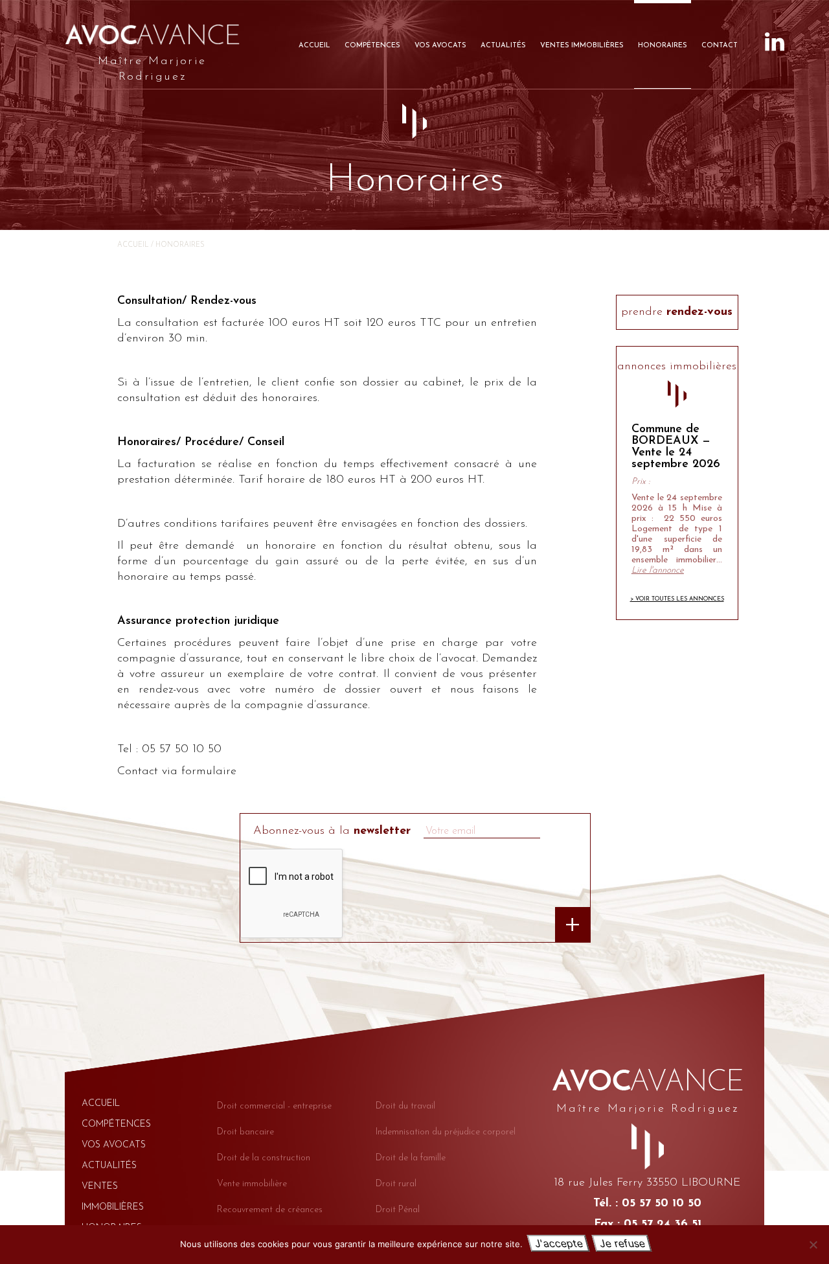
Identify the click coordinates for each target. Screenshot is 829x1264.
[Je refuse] (812, 1244)
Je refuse (621, 1243)
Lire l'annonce (657, 570)
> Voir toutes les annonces (677, 599)
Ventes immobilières (582, 45)
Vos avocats (440, 45)
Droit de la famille (411, 1158)
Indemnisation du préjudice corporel (446, 1132)
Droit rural (396, 1184)
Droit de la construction (263, 1158)
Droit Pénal (398, 1210)
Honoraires (662, 45)
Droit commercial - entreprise (274, 1106)
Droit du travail (405, 1106)
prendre (676, 312)
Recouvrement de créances (270, 1210)
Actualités (503, 45)
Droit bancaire (245, 1132)
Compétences (372, 45)
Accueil (314, 45)
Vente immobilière (252, 1184)
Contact (719, 45)
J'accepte (558, 1243)
